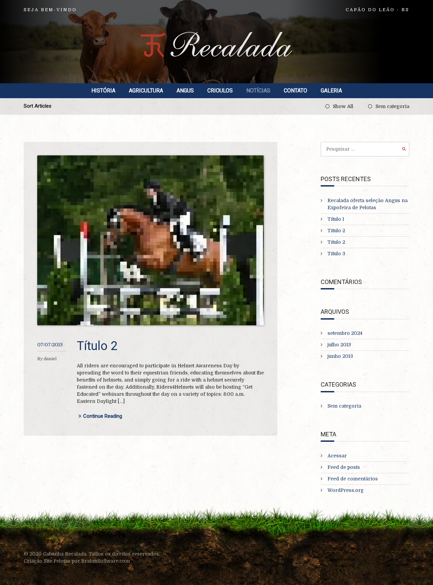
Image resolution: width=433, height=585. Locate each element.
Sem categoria (392, 106)
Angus (185, 90)
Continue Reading (102, 416)
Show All (343, 106)
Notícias (258, 90)
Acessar (337, 455)
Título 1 (335, 219)
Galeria (331, 90)
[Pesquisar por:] (365, 149)
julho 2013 (339, 344)
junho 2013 (340, 356)
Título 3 (336, 253)
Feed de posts (343, 467)
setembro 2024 (344, 333)
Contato (295, 90)
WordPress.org (345, 490)
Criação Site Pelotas (48, 561)
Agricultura (146, 90)
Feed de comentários (352, 478)
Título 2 (97, 346)
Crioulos (220, 90)
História (103, 90)
